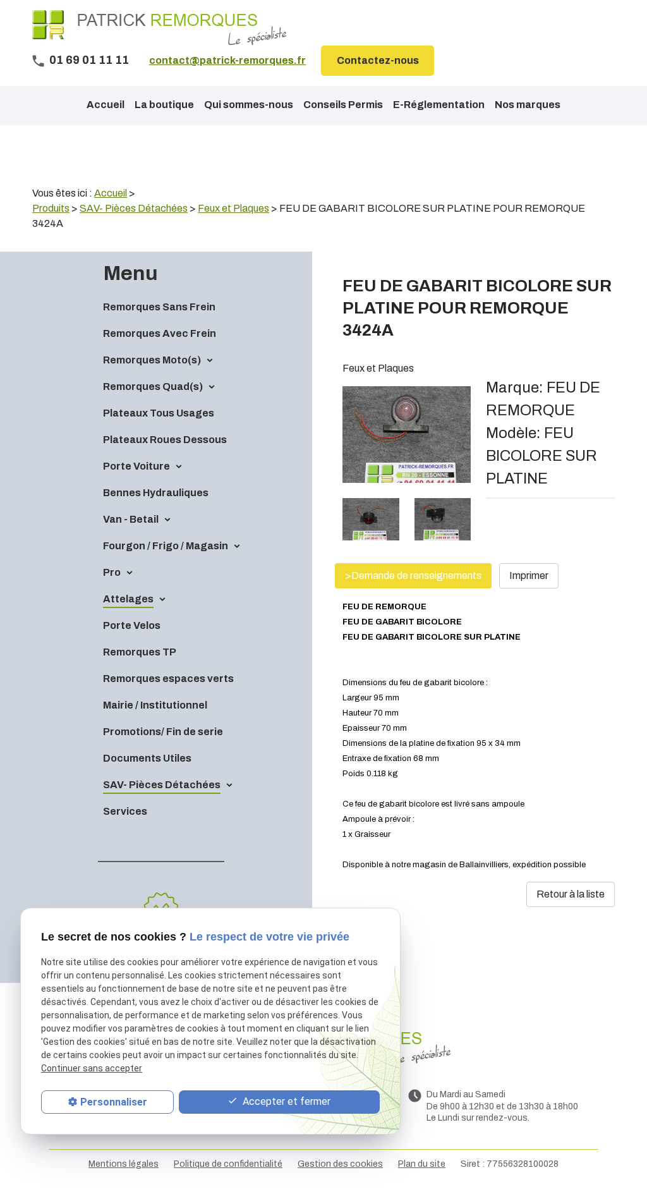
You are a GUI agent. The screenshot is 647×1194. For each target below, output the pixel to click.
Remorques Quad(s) (153, 386)
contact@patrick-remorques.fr (227, 60)
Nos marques (527, 104)
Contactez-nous (378, 60)
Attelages (128, 599)
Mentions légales (123, 1164)
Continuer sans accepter (91, 1068)
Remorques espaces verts (168, 678)
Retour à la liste (570, 894)
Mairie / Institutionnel (155, 705)
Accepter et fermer (285, 1101)
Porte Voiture (136, 466)
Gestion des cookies (340, 1164)
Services (125, 811)
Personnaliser (113, 1102)
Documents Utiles (147, 758)
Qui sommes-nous (248, 104)
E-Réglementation (439, 104)
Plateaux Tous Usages (158, 413)
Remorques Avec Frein (159, 333)
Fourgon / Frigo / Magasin (165, 545)
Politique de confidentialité (228, 1164)
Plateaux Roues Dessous (165, 439)
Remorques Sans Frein (159, 307)
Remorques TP (139, 652)
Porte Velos (131, 625)
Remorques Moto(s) (152, 360)
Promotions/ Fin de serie (163, 731)
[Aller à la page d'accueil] (159, 28)
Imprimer (528, 575)
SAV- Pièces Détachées (162, 784)
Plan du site (421, 1164)
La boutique (164, 104)
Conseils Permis (343, 104)
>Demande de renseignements (413, 575)
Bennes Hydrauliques (156, 492)
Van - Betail (131, 519)
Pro (112, 572)
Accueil (105, 104)
